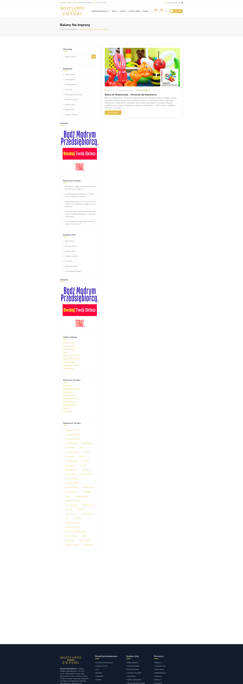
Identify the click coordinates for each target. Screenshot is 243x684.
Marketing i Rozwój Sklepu (73, 94)
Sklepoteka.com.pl (69, 405)
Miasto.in (158, 663)
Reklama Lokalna (87, 487)
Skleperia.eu (67, 392)
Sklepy (114, 11)
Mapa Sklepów (70, 241)
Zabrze (84, 536)
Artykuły (145, 11)
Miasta (122, 11)
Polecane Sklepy (134, 11)
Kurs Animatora (70, 465)
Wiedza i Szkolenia (71, 115)
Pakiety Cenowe (101, 666)
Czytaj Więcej (113, 112)
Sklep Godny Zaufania (71, 356)
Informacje (68, 89)
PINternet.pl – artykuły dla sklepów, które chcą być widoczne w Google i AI (80, 188)
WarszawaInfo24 (69, 402)
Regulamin (99, 676)
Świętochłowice (88, 545)
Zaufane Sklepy (68, 343)
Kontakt (98, 680)
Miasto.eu (158, 676)
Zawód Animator (85, 540)
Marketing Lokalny (71, 470)
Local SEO (83, 465)
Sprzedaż (81, 509)
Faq (97, 669)
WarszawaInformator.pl (71, 389)
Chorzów (87, 452)
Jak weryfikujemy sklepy (73, 271)
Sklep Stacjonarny (88, 505)
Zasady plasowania (71, 266)
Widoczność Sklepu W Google (75, 531)
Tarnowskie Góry (70, 514)
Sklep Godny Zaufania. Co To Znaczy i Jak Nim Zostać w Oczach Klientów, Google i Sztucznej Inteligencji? (80, 204)
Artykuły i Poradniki (71, 256)
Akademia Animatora (72, 430)
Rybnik (67, 496)
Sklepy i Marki (69, 110)
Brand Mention (70, 448)
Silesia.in (158, 680)
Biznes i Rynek (70, 74)
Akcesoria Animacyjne (72, 434)
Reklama (99, 673)
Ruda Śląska (87, 492)
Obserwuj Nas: (172, 3)
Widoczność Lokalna (72, 527)
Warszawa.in (67, 411)
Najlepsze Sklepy (69, 349)
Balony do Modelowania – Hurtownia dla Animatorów (131, 94)
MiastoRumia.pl (160, 673)
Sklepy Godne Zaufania (71, 359)
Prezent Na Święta (71, 487)
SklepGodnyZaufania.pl (100, 11)
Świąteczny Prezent (72, 545)
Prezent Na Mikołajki (72, 483)
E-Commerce (69, 456)
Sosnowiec (69, 509)
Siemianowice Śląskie (82, 496)
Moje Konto (69, 261)
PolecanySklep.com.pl (71, 399)
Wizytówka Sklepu (71, 536)
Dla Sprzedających (71, 84)
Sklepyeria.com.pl (69, 395)
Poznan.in (66, 408)
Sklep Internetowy (71, 505)
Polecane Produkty (142, 90)
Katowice (86, 461)
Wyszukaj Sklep (70, 251)
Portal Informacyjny (71, 479)
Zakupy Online (70, 540)
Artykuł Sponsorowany (72, 439)
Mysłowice (86, 470)
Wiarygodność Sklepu (72, 523)
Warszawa (77, 518)
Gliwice (81, 456)
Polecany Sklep (70, 105)
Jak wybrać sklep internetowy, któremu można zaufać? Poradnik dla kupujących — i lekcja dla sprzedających (80, 214)
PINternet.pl (67, 386)
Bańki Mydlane (87, 443)
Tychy (67, 518)
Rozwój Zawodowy (71, 492)
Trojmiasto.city (160, 666)
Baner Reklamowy (71, 443)
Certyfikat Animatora (72, 452)
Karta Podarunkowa (71, 461)
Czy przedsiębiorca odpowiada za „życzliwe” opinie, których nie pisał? (80, 223)
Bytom (82, 448)
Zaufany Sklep (68, 368)
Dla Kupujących (70, 79)
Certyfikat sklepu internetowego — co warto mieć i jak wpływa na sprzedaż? (79, 195)
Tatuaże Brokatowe (87, 514)
